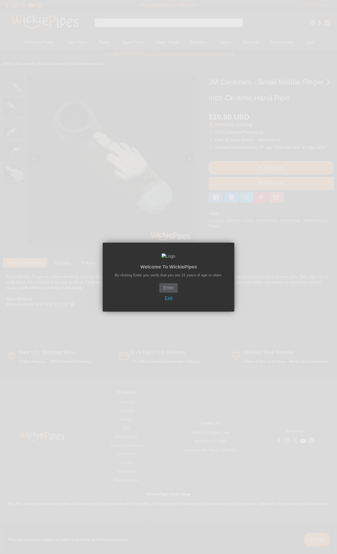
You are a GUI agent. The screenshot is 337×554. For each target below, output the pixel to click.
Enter (168, 288)
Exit (168, 298)
